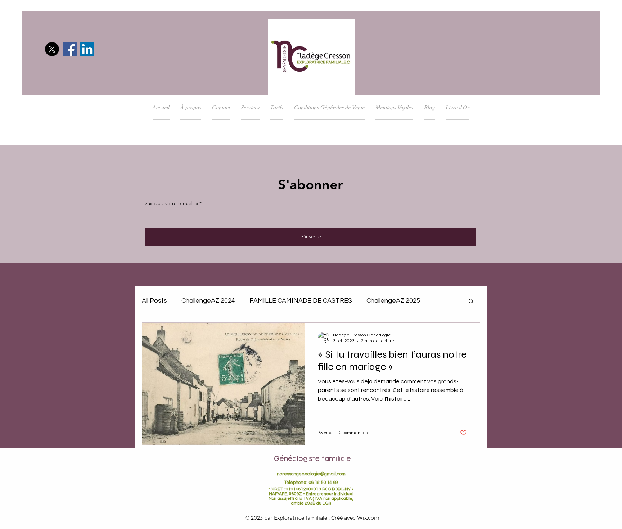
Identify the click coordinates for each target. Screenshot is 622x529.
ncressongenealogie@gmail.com (311, 473)
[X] (52, 49)
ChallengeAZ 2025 (393, 300)
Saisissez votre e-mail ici (171, 203)
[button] (471, 302)
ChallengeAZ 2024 (208, 300)
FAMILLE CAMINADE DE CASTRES (300, 300)
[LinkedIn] (87, 49)
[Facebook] (70, 49)
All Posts (154, 300)
